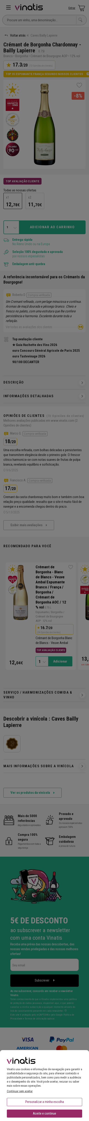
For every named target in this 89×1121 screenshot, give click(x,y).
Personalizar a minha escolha (44, 1102)
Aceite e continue (44, 1113)
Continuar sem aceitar (20, 1091)
